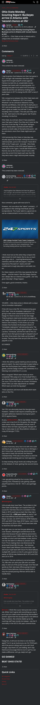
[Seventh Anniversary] (30, 441)
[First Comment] (19, 25)
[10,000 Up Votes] (18, 404)
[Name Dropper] (22, 71)
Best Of (4, 684)
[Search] (34, 2)
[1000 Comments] (15, 635)
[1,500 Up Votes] (35, 176)
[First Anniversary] (25, 71)
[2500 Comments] (12, 356)
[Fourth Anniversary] (12, 404)
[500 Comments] (28, 71)
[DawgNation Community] (10, 2)
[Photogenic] (24, 176)
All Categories (6, 676)
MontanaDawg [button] (11, 354)
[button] (4, 26)
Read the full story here (10, 41)
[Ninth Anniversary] (30, 176)
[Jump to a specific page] (36, 55)
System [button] (8, 25)
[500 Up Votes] (30, 71)
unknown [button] (30, 27)
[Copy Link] (35, 27)
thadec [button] (8, 71)
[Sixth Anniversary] (10, 356)
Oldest (9, 56)
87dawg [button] (9, 441)
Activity (4, 681)
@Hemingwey (7, 501)
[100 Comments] (34, 474)
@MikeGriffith (12, 420)
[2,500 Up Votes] (18, 635)
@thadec (5, 610)
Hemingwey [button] (10, 402)
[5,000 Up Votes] (15, 356)
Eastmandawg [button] (11, 176)
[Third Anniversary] (12, 295)
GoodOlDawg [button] (10, 293)
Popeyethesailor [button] (11, 474)
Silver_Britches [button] (11, 633)
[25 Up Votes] (22, 25)
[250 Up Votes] (36, 474)
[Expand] (20, 199)
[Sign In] (37, 2)
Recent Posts (6, 679)
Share (4, 46)
